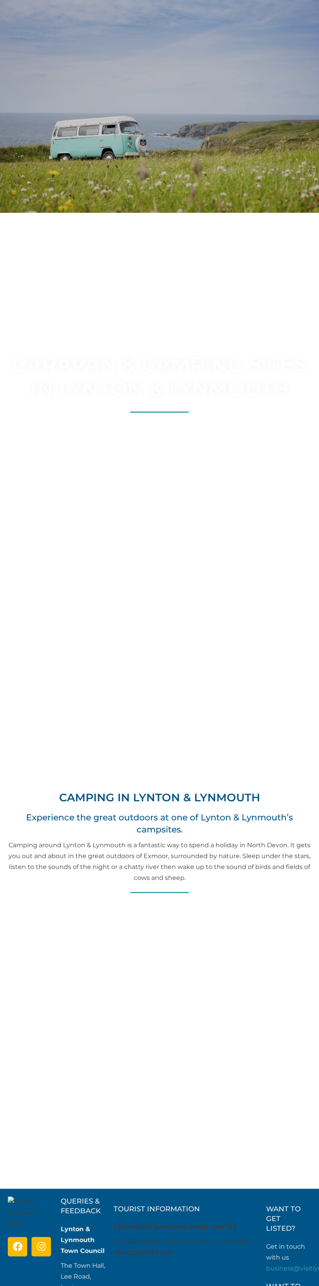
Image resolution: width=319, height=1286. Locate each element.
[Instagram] (41, 1246)
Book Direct (82, 1158)
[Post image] (82, 987)
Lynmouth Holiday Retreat (237, 1057)
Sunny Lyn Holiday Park (82, 1057)
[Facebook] (17, 1246)
